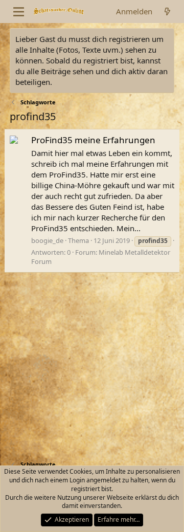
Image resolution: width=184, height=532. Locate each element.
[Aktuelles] (167, 11)
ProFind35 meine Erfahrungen (93, 140)
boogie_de (47, 240)
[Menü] (19, 12)
